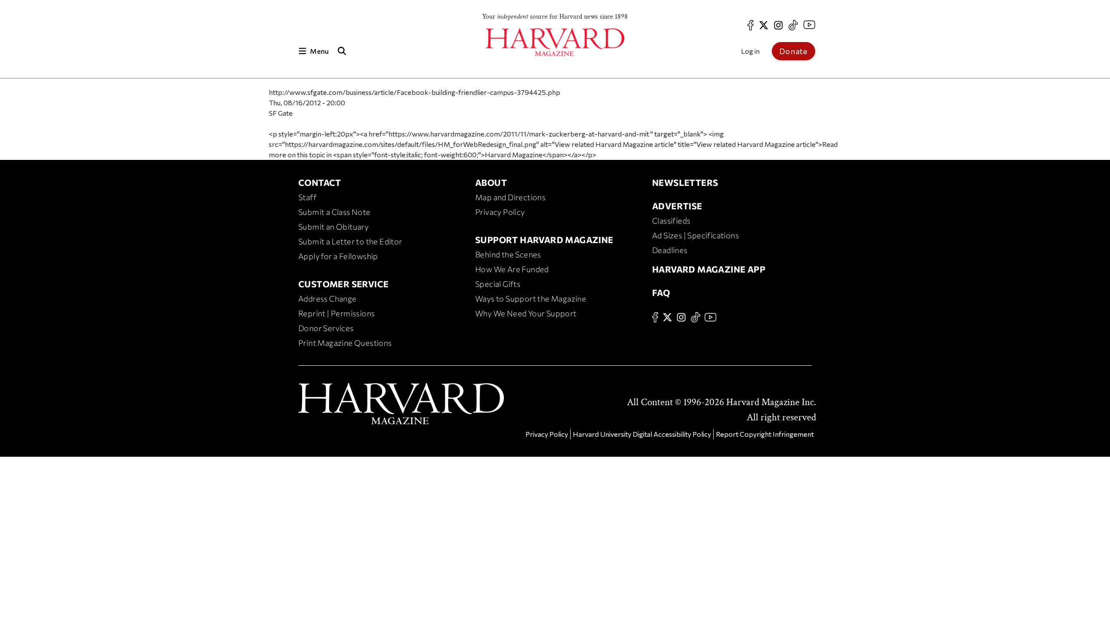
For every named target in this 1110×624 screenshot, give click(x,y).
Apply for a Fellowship (338, 256)
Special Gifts (497, 284)
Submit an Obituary (333, 226)
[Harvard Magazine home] (555, 42)
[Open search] (341, 50)
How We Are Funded (512, 269)
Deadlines (670, 250)
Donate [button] (793, 51)
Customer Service (343, 284)
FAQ (661, 292)
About (491, 182)
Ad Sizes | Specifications (695, 235)
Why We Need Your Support (526, 313)
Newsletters (685, 182)
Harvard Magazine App (708, 269)
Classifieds (671, 220)
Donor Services (326, 328)
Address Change (327, 298)
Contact (319, 182)
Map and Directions (510, 197)
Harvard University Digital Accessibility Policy (642, 434)
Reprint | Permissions (336, 313)
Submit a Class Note (334, 212)
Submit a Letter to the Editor (350, 241)
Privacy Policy (500, 212)
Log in (750, 51)
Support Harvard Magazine (544, 239)
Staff (307, 197)
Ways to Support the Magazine (530, 298)
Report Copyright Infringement (765, 434)
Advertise (677, 206)
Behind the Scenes (508, 254)
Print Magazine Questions (345, 343)
